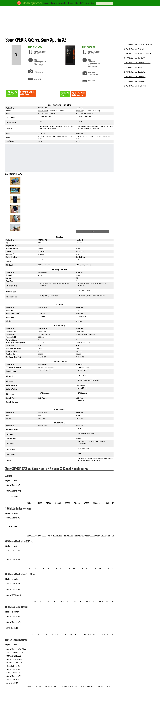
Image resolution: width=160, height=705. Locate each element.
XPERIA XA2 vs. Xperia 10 (134, 58)
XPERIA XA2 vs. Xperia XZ (134, 77)
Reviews (46, 3)
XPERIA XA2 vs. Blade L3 (134, 67)
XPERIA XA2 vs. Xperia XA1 (135, 72)
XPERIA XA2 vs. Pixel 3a (134, 49)
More (87, 3)
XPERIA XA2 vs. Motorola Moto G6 (137, 54)
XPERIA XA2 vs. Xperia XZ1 (135, 81)
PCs (76, 3)
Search (93, 3)
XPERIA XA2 (37, 46)
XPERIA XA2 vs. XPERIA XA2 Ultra (138, 44)
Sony (30, 46)
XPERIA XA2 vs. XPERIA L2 (135, 86)
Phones (70, 3)
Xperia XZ (91, 46)
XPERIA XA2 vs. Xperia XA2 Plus (137, 63)
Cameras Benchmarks (58, 3)
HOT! (81, 3)
